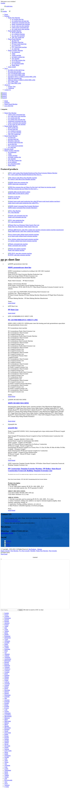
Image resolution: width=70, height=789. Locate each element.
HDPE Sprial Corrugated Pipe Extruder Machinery (22, 208)
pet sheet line (15, 40)
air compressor (16, 52)
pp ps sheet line (16, 45)
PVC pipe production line (15, 222)
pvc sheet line (16, 49)
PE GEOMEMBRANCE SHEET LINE (23, 320)
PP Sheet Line (13, 310)
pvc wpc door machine (18, 35)
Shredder (32, 551)
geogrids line (12, 428)
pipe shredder (15, 58)
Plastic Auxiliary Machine (15, 50)
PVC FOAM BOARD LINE (16, 73)
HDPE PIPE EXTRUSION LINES (18, 193)
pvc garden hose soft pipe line (20, 21)
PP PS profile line (17, 32)
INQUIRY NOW (7, 533)
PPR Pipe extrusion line (15, 78)
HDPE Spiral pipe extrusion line (17, 184)
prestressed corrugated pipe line (21, 22)
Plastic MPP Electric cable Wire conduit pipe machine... (24, 231)
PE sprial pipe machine (14, 72)
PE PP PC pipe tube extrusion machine (19, 255)
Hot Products (32, 549)
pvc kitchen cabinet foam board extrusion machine (22, 241)
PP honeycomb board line (19, 44)
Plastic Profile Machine (14, 31)
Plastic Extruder (5, 551)
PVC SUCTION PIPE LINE (16, 75)
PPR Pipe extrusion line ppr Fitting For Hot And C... (23, 189)
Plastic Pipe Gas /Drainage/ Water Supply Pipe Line (23, 226)
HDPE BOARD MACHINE (18, 403)
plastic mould (12, 67)
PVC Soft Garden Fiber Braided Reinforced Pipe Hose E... (25, 174)
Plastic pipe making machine (16, 250)
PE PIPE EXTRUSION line (16, 70)
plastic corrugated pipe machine (21, 24)
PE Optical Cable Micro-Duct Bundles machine (21, 179)
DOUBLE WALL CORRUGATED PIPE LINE (22, 76)
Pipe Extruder (53, 551)
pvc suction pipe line (18, 19)
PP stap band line (13, 129)
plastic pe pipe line (13, 198)
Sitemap (39, 549)
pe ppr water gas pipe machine (20, 26)
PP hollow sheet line (17, 42)
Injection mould (8, 149)
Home (6, 14)
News (6, 68)
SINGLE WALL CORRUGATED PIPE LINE (21, 80)
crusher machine (16, 55)
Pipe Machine (14, 551)
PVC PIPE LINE (13, 81)
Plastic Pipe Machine (14, 17)
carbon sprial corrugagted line (20, 27)
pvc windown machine (18, 34)
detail (13, 303)
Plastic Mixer (15, 65)
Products (6, 16)
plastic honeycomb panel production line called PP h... (23, 203)
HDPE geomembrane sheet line (19, 267)
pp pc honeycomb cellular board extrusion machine (22, 236)
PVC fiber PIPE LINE (14, 83)
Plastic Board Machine (14, 39)
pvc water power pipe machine (20, 29)
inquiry (10, 303)
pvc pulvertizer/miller (18, 63)
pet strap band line (13, 139)
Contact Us (7, 90)
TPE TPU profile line (18, 37)
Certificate (11, 88)
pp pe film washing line (18, 60)
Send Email (4, 554)
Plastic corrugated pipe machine (17, 245)
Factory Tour (11, 86)
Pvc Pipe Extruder (24, 551)
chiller (13, 53)
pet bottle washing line (18, 57)
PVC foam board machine (19, 47)
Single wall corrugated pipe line (17, 217)
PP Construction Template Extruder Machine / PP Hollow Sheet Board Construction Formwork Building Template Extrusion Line (34, 470)
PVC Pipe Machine (13, 212)
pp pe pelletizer (16, 62)
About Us (7, 85)
